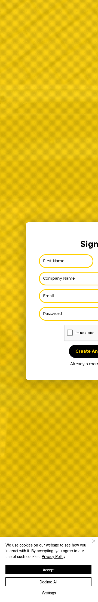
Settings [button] (49, 592)
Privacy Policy (53, 556)
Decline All (48, 582)
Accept (48, 569)
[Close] (90, 544)
